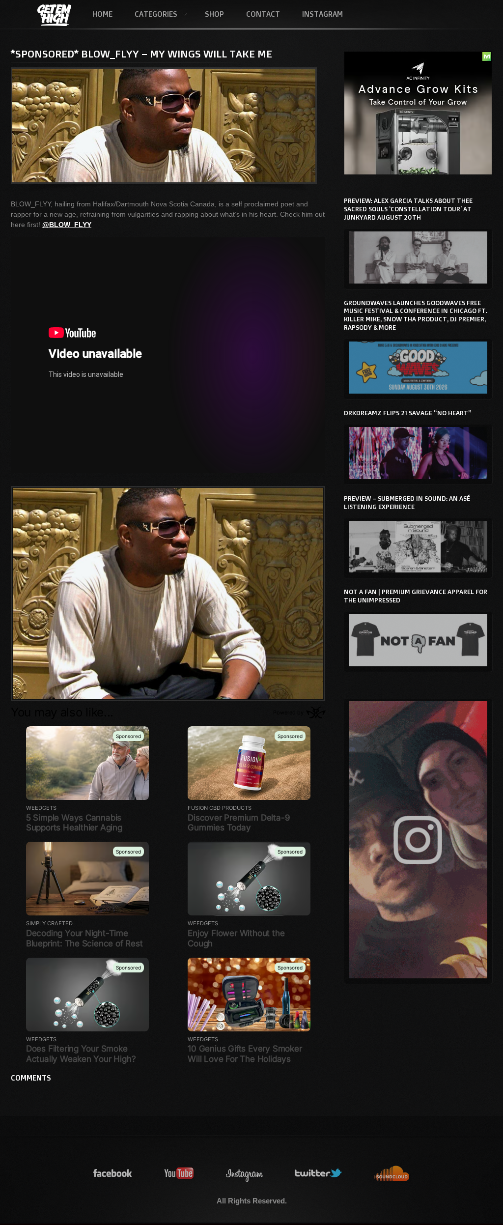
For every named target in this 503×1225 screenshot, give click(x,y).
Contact (263, 14)
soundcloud (392, 1173)
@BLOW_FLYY (66, 224)
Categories (150, 14)
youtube (179, 1173)
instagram (244, 1173)
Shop (214, 14)
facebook (113, 1173)
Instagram (322, 14)
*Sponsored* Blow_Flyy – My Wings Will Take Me (141, 53)
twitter (319, 1173)
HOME (102, 14)
